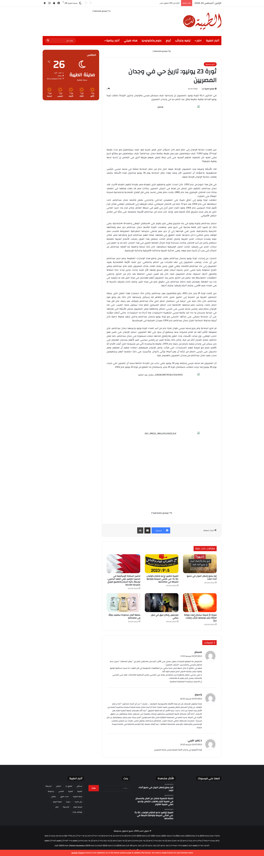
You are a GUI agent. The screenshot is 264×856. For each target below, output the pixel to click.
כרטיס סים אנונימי (56, 836)
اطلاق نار (68, 786)
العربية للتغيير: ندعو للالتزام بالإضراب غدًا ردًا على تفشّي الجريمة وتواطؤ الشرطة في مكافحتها (162, 579)
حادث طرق (64, 796)
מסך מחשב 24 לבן (134, 845)
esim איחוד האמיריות (178, 845)
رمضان (53, 796)
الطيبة (79, 791)
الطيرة (70, 791)
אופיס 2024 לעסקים (104, 845)
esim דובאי (192, 845)
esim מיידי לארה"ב (69, 841)
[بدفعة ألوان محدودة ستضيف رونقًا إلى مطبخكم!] (123, 602)
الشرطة (49, 786)
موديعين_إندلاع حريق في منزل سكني (164, 616)
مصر (57, 807)
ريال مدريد (78, 801)
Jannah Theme (78, 853)
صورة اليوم (57, 801)
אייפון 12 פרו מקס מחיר (108, 841)
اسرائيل (79, 786)
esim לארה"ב (55, 841)
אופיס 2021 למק (153, 836)
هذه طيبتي (130, 40)
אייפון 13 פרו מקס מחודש (142, 841)
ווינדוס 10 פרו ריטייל (100, 836)
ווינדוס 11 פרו (115, 836)
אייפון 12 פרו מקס (125, 841)
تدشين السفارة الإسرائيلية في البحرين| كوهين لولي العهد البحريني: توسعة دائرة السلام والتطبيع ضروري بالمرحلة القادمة (123, 580)
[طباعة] (140, 530)
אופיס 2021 (166, 836)
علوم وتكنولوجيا (152, 40)
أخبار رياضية (112, 40)
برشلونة (51, 791)
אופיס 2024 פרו (119, 845)
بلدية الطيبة (77, 796)
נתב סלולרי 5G (70, 836)
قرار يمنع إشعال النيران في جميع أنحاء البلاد (202, 577)
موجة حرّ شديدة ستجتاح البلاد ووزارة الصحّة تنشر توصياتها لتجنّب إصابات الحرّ (200, 618)
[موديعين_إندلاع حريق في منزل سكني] (161, 602)
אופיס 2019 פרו (203, 836)
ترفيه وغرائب (183, 40)
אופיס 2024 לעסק (61, 845)
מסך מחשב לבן (163, 845)
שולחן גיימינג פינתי (195, 841)
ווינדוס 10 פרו (126, 836)
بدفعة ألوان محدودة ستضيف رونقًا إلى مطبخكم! (124, 616)
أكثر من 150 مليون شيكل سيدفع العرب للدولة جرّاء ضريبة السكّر (153, 3)
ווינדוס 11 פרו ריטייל (84, 836)
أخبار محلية (210, 64)
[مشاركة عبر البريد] (147, 530)
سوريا (68, 801)
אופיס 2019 (190, 836)
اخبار (199, 40)
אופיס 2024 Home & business (82, 845)
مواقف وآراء (77, 812)
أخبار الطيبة (212, 40)
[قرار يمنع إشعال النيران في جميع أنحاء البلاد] (200, 563)
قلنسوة (66, 807)
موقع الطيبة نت (208, 88)
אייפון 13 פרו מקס (180, 841)
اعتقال (58, 786)
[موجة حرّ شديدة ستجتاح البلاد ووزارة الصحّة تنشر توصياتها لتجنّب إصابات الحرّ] (200, 602)
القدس (61, 791)
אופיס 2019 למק (139, 836)
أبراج (168, 40)
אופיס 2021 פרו (178, 836)
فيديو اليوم (77, 807)
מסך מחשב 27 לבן (149, 845)
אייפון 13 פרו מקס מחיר (163, 841)
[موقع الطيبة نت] (202, 21)
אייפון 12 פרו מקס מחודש (88, 841)
